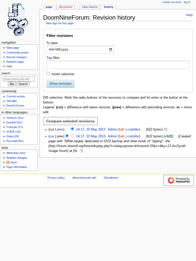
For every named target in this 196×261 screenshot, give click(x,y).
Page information (16, 166)
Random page (15, 61)
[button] (117, 36)
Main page (12, 47)
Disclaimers (111, 177)
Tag (49, 58)
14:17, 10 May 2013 (90, 129)
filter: (53, 58)
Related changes (16, 157)
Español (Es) (14, 122)
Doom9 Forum (15, 105)
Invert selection (63, 74)
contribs (133, 129)
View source (89, 6)
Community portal (17, 52)
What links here (16, 152)
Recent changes (16, 57)
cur (52, 136)
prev (60, 129)
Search (6, 73)
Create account (171, 2)
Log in (187, 2)
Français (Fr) (14, 126)
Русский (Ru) (14, 140)
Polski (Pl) (12, 136)
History (108, 6)
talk (122, 129)
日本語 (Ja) (13, 131)
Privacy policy (56, 177)
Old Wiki (11, 100)
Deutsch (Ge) (14, 117)
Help (189, 15)
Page (49, 6)
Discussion (65, 6)
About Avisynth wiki (84, 177)
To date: (52, 43)
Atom (13, 162)
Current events (15, 96)
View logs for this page (60, 23)
